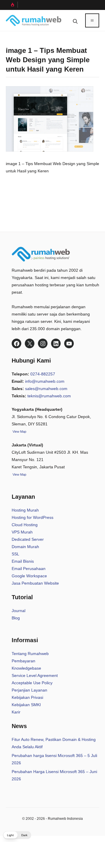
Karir (16, 712)
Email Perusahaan (29, 568)
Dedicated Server (28, 539)
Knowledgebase (26, 668)
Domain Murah (25, 546)
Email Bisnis (23, 561)
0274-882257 (42, 374)
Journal (18, 610)
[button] (75, 20)
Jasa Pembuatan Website (35, 583)
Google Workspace (29, 576)
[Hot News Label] (12, 4)
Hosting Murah (25, 510)
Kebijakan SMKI (26, 704)
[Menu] (92, 20)
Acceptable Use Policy (32, 682)
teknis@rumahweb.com (49, 396)
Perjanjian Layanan (29, 690)
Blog (16, 618)
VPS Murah (22, 532)
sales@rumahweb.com (46, 388)
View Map (19, 474)
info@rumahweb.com (44, 381)
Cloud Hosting (25, 524)
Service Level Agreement (35, 675)
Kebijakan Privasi (27, 697)
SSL (15, 554)
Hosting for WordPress (32, 517)
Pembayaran (23, 661)
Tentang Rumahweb (30, 653)
